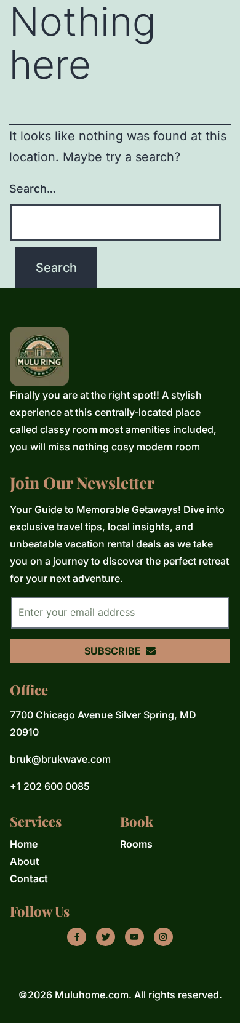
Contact (29, 878)
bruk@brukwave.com (60, 759)
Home (24, 844)
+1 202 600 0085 (50, 786)
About (24, 861)
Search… (32, 188)
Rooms (136, 844)
